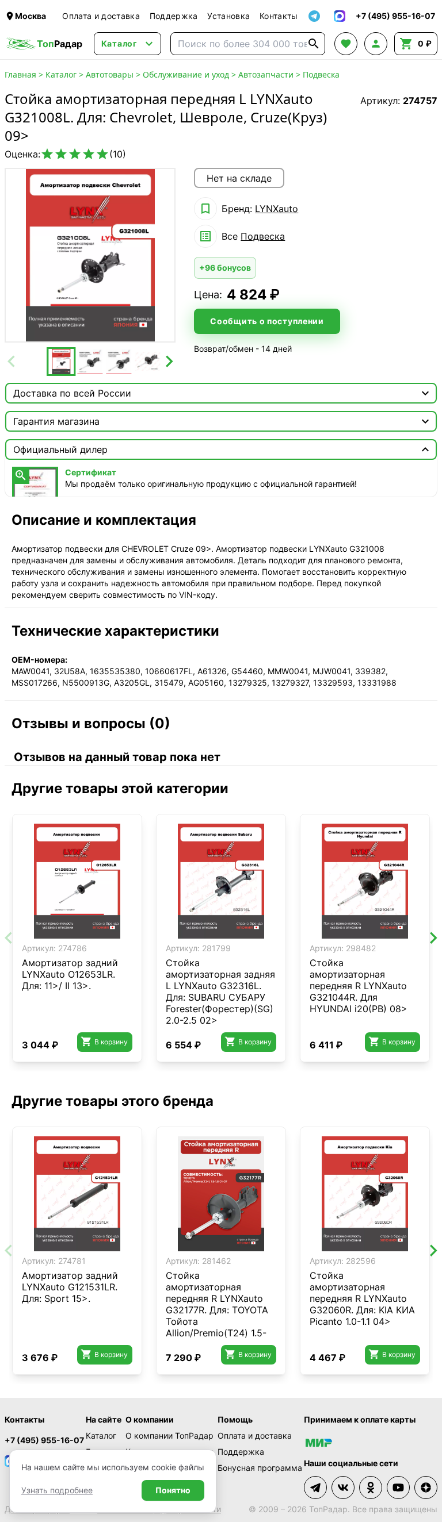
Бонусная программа (260, 1468)
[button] (61, 361)
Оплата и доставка (101, 16)
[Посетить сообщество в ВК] (343, 1487)
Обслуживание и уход (186, 74)
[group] (90, 255)
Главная (20, 74)
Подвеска (321, 74)
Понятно (172, 1490)
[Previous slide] (12, 361)
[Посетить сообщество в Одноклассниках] (370, 1487)
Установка (228, 16)
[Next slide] (168, 361)
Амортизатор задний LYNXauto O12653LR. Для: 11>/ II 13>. (70, 974)
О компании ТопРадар (169, 1435)
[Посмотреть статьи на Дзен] (425, 1487)
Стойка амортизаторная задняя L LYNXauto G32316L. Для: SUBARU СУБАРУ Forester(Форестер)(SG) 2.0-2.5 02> (220, 991)
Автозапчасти (266, 74)
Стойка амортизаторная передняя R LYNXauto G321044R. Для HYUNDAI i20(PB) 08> (358, 985)
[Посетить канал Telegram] (315, 1487)
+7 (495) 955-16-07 (44, 1440)
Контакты (279, 16)
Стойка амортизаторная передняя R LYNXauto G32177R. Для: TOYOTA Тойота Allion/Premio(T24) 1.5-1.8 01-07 (217, 1310)
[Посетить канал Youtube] (398, 1487)
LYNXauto (276, 208)
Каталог (61, 74)
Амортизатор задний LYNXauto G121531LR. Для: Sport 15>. (70, 1287)
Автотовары (110, 74)
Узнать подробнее (57, 1490)
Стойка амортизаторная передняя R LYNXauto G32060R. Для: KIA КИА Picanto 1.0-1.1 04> (362, 1298)
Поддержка (174, 16)
